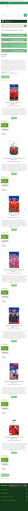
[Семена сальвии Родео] (14, 204)
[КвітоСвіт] (14, 7)
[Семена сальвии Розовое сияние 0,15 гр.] (14, 260)
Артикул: (13, 159)
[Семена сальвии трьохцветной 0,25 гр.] (14, 371)
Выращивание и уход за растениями (10, 45)
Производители (8, 51)
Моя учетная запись (7, 496)
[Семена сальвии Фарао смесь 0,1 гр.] (14, 427)
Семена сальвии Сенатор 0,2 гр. (14, 325)
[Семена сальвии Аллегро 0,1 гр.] (14, 92)
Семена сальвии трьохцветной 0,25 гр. (14, 381)
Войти (25, 2)
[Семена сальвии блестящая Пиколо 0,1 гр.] (14, 148)
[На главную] (2, 30)
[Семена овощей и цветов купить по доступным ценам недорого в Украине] (14, 1)
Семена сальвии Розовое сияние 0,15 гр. (14, 269)
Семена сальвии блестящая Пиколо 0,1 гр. (14, 158)
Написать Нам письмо (19, 2)
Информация (6, 40)
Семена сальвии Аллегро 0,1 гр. (14, 102)
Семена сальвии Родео (14, 214)
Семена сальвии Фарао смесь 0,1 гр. (14, 437)
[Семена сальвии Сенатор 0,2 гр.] (14, 316)
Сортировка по (4, 72)
